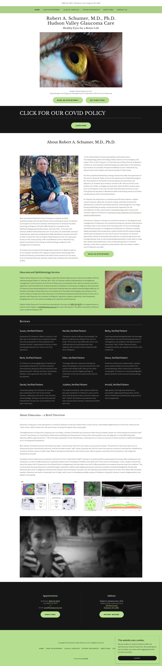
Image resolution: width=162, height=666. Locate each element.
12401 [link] (98, 3)
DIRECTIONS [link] (108, 10)
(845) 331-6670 (76, 304)
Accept (137, 658)
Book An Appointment (67, 100)
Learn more (81, 126)
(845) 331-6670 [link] (67, 3)
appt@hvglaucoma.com (48, 307)
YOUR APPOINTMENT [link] (51, 10)
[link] (81, 24)
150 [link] (75, 3)
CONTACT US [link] (122, 10)
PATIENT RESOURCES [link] (91, 10)
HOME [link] (37, 10)
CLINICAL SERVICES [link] (71, 10)
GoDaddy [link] (85, 659)
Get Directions (97, 100)
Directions (50, 614)
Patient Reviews (111, 614)
